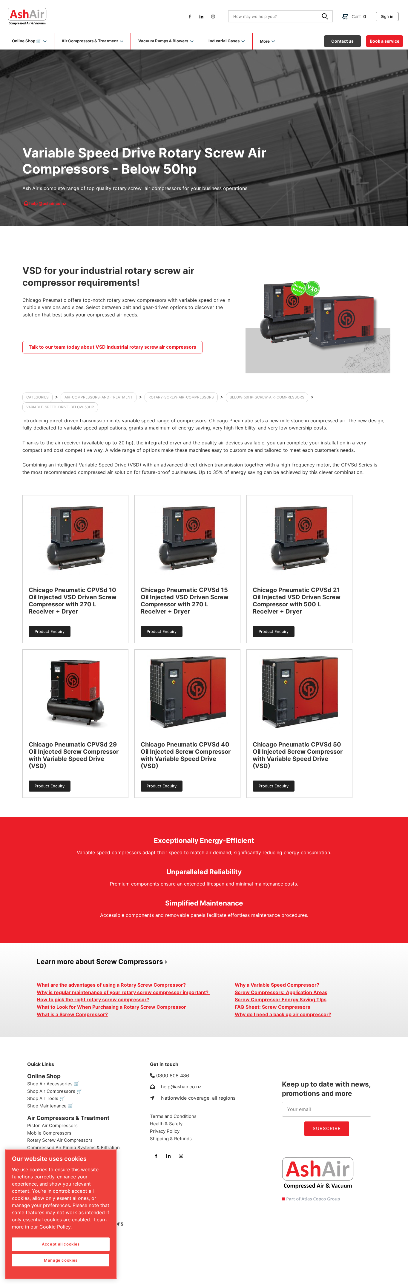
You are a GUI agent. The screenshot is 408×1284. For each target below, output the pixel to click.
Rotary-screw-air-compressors (181, 397)
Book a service (380, 37)
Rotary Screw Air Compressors (60, 1140)
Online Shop (44, 1076)
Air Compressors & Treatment (68, 1118)
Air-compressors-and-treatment (99, 397)
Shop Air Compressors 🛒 (54, 1091)
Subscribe (327, 1128)
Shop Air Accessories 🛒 (53, 1084)
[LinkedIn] (201, 16)
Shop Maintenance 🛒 (50, 1106)
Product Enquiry (44, 628)
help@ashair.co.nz (181, 1087)
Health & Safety (166, 1124)
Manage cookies (61, 1260)
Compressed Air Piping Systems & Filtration (73, 1147)
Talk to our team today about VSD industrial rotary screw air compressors (90, 343)
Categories (37, 397)
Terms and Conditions (173, 1116)
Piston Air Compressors (52, 1125)
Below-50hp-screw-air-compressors (267, 397)
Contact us (334, 37)
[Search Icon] (325, 17)
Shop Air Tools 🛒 (46, 1098)
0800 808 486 (172, 1076)
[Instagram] (213, 16)
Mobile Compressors (49, 1133)
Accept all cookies (61, 1244)
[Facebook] (189, 16)
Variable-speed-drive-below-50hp (60, 407)
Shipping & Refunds (171, 1138)
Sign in (382, 14)
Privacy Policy (165, 1131)
